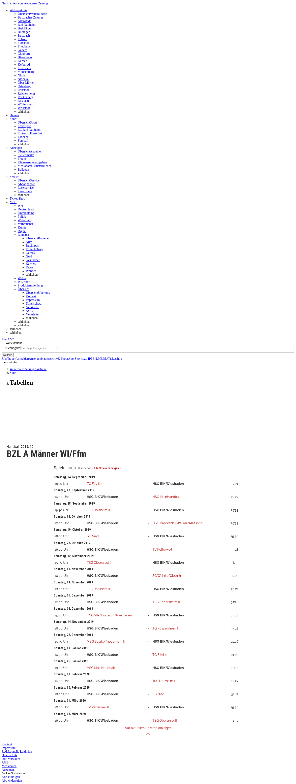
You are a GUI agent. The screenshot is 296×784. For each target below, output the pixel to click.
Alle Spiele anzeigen (107, 468)
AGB (29, 310)
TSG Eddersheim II (166, 602)
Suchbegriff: (13, 348)
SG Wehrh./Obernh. (166, 576)
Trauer (22, 158)
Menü (5, 339)
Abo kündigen (11, 777)
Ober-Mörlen (26, 82)
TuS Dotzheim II (98, 589)
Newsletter (32, 314)
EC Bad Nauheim (29, 129)
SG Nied (93, 536)
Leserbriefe (25, 191)
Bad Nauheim (26, 24)
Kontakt (31, 296)
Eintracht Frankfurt (30, 133)
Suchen (7, 354)
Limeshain (24, 68)
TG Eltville (94, 484)
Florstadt (23, 42)
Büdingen (24, 32)
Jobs (4, 358)
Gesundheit (33, 260)
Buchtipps (32, 245)
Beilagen (23, 169)
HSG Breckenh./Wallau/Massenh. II (178, 523)
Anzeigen (8, 769)
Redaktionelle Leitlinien (17, 751)
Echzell (22, 39)
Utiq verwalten (11, 758)
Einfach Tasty (34, 249)
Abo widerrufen (12, 780)
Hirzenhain (25, 57)
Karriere (31, 263)
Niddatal (23, 79)
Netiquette (32, 307)
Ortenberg (24, 86)
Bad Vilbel (24, 28)
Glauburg (24, 53)
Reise (29, 267)
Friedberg (24, 46)
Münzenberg (26, 71)
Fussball (23, 140)
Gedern (22, 50)
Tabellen (23, 137)
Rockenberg (25, 97)
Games (30, 252)
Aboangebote (26, 184)
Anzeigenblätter (39, 358)
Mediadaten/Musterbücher (34, 166)
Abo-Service (76, 358)
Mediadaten (9, 766)
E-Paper (63, 358)
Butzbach (24, 35)
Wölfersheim (26, 104)
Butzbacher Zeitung (30, 17)
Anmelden (22, 358)
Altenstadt (24, 21)
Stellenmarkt (26, 155)
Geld (29, 256)
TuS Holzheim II (98, 510)
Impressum (33, 300)
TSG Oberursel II (99, 563)
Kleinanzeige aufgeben (32, 162)
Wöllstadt (24, 108)
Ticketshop (115, 358)
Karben (22, 61)
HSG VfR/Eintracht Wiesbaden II (110, 615)
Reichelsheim (26, 93)
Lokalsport (24, 126)
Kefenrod (24, 64)
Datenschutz (33, 303)
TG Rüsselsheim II (165, 628)
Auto (29, 242)
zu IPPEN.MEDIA (96, 358)
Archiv (53, 358)
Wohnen (31, 271)
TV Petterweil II (163, 549)
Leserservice (26, 187)
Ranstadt (23, 90)
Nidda (22, 75)
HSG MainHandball (166, 497)
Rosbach (23, 100)
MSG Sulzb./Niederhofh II (106, 641)
